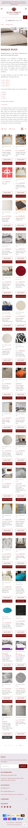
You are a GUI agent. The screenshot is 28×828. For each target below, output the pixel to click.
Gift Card (4, 183)
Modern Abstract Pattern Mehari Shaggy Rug (6, 557)
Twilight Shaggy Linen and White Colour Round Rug (7, 454)
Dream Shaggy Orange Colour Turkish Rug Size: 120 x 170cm (20, 388)
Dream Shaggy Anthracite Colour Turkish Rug (20, 625)
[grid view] (22, 129)
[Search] (25, 17)
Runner (4, 98)
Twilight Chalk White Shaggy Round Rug (6, 352)
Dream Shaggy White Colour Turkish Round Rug (7, 659)
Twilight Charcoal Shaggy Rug (20, 218)
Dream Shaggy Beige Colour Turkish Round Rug (21, 320)
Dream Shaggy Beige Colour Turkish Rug (6, 219)
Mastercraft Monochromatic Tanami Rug (6, 387)
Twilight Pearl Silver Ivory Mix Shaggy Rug (21, 154)
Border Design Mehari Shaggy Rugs (6, 421)
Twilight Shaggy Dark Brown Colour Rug (21, 557)
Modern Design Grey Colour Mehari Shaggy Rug (7, 692)
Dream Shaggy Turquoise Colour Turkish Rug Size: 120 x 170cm (20, 591)
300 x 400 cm (6, 86)
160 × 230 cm (6, 80)
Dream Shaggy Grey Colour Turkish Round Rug (7, 252)
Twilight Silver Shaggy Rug (19, 453)
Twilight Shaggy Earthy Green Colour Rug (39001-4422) (6, 286)
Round (4, 92)
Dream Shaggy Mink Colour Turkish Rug (21, 723)
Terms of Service (10, 822)
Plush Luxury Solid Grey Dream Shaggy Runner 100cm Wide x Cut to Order (21, 489)
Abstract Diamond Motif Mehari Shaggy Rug (7, 590)
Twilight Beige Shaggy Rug (5, 486)
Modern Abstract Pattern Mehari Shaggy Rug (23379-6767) (20, 524)
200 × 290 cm (6, 82)
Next (20, 745)
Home (2, 24)
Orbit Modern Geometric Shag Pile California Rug (20, 354)
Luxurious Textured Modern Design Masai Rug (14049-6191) (7, 524)
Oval (3, 96)
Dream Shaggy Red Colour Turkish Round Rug (20, 285)
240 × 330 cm (6, 84)
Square (4, 94)
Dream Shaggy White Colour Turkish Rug (20, 659)
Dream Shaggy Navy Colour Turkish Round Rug (7, 320)
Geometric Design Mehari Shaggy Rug (20, 421)
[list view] (25, 129)
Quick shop (7, 159)
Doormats (4, 104)
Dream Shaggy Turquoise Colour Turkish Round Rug (7, 626)
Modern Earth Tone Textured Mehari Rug (21, 252)
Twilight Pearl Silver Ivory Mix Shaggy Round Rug (21, 692)
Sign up (23, 766)
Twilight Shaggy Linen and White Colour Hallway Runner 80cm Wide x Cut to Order (7, 726)
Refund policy (18, 822)
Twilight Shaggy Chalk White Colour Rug (21, 187)
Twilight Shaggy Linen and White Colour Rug (6, 154)
